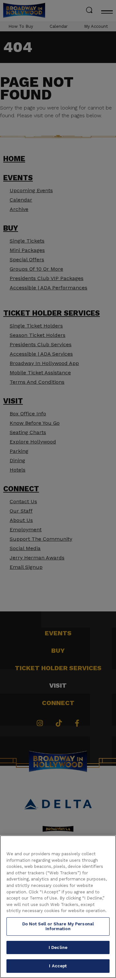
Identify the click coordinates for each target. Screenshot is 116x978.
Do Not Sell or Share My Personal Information (58, 926)
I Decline (58, 947)
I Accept (58, 965)
